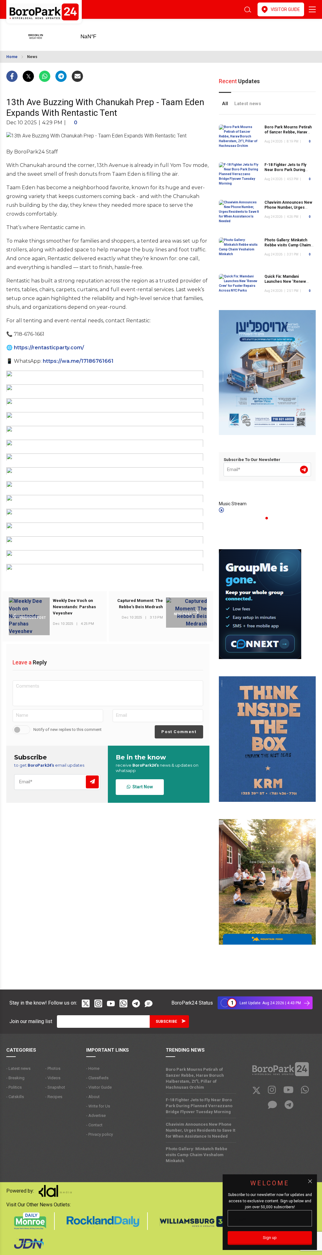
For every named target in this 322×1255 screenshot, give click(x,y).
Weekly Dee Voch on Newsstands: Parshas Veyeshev (74, 606)
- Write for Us (98, 1106)
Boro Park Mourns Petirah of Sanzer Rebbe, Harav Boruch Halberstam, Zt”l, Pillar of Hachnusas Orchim (195, 1078)
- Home (92, 1068)
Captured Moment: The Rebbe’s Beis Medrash (140, 603)
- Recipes (53, 1096)
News (32, 57)
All (225, 103)
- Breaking (15, 1077)
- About (93, 1096)
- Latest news (18, 1068)
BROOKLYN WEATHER (98, 34)
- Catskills (15, 1096)
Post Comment (178, 731)
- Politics (14, 1087)
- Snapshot (55, 1087)
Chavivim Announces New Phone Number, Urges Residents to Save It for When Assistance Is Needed (200, 1130)
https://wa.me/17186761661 (78, 361)
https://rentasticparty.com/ (49, 348)
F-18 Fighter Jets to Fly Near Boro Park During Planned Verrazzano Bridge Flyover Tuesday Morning (199, 1105)
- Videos (52, 1077)
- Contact (94, 1125)
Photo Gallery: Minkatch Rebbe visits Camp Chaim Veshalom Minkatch (287, 245)
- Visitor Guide (99, 1087)
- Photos (52, 1068)
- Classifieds (97, 1077)
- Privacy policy (99, 1134)
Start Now (141, 786)
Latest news (247, 103)
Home (12, 57)
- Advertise (96, 1115)
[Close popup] (310, 1181)
